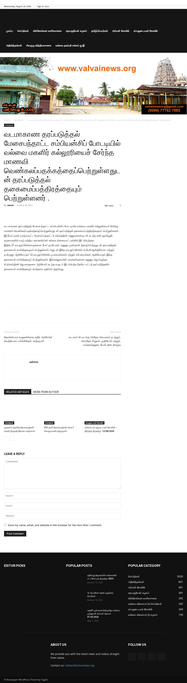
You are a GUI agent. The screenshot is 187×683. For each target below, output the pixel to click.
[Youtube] (180, 6)
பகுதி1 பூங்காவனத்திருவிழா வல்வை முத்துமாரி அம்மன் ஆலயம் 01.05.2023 (103, 613)
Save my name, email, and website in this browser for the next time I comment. (55, 525)
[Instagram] (168, 6)
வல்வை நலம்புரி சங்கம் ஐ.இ (70, 45)
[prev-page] (6, 438)
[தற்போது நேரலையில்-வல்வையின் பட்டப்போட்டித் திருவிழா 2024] (75, 580)
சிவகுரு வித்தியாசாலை (38, 45)
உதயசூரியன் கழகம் (76, 30)
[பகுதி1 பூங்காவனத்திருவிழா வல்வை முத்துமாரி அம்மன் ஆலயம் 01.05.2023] (75, 615)
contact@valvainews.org (79, 665)
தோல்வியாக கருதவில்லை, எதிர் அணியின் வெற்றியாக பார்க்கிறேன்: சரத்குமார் (28, 339)
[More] (63, 213)
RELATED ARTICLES (17, 391)
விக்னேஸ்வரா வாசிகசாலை (47, 30)
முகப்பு (9, 30)
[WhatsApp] (55, 213)
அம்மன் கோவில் (120, 30)
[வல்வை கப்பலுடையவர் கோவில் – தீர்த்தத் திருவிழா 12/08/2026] (103, 411)
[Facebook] (162, 6)
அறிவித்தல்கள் (14, 45)
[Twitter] (174, 6)
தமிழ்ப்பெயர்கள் (99, 30)
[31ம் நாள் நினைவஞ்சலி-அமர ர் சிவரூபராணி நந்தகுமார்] (62, 411)
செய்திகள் (23, 30)
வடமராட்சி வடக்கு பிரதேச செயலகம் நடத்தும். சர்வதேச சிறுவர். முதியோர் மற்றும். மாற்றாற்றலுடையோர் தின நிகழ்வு (95, 341)
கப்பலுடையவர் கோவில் (146, 30)
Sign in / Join (43, 6)
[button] (178, 16)
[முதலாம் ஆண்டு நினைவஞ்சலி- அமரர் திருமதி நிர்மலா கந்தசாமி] (22, 411)
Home (7, 120)
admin (10, 205)
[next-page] (12, 438)
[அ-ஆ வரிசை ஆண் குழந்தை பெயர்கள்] (75, 597)
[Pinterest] (46, 213)
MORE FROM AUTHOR (46, 391)
